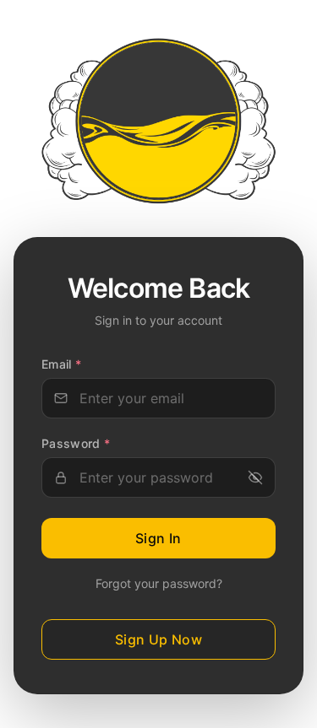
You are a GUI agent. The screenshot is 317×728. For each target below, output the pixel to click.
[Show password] (255, 477)
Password (76, 443)
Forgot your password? (159, 583)
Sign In (158, 538)
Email (61, 364)
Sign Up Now (158, 639)
